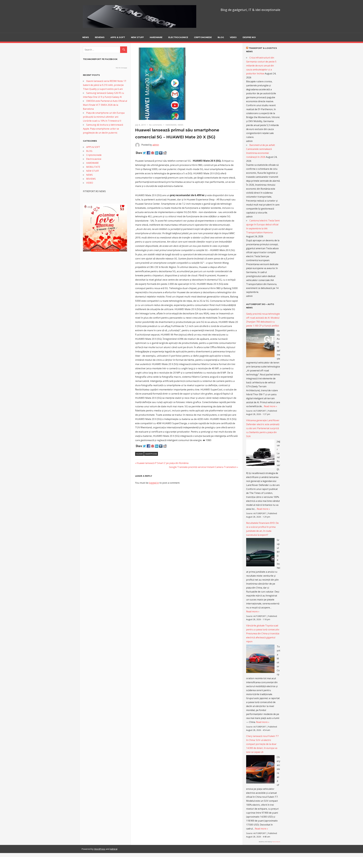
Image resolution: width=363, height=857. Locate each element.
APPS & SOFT (117, 37)
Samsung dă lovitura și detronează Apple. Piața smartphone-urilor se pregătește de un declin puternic (103, 128)
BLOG (221, 37)
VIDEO (233, 37)
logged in (154, 482)
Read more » (270, 406)
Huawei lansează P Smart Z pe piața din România (162, 463)
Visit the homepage (121, 68)
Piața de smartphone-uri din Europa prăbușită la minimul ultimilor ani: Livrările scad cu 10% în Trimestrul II (103, 116)
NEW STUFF (137, 37)
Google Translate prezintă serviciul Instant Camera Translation (202, 467)
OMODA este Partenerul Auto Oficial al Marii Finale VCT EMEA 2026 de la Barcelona (105, 104)
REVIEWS (100, 37)
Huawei (139, 454)
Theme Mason (276, 841)
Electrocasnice (178, 37)
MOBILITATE (93, 166)
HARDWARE (156, 37)
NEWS (85, 37)
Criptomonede (203, 37)
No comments (155, 124)
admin (155, 144)
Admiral (113, 848)
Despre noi (249, 37)
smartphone (151, 454)
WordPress (99, 848)
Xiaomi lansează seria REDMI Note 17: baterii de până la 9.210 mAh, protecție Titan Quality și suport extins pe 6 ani (104, 85)
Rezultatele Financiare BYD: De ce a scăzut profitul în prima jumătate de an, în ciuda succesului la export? (262, 528)
